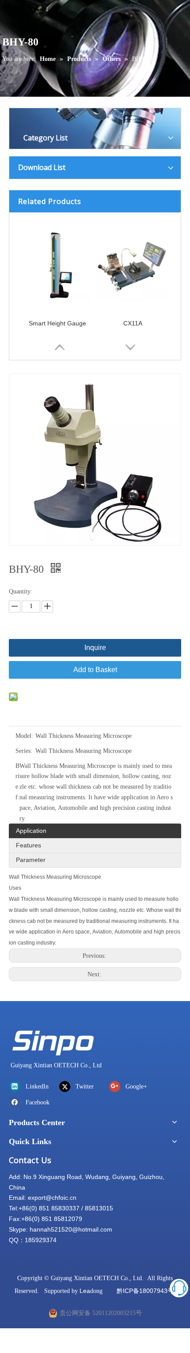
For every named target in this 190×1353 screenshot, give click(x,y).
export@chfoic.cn (52, 1197)
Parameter (31, 859)
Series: (23, 751)
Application (31, 830)
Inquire (95, 647)
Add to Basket (95, 669)
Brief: (17, 782)
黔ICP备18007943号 (145, 1290)
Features (28, 845)
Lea (85, 1290)
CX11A (132, 323)
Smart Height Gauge (57, 323)
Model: (24, 736)
